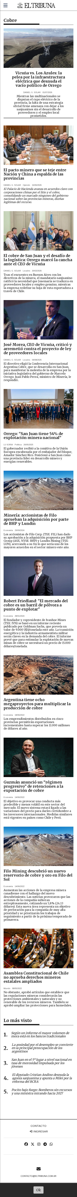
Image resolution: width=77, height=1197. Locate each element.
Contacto (38, 1125)
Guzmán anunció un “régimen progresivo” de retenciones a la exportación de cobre (33, 786)
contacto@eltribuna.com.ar (38, 1176)
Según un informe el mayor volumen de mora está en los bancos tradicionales (40, 1034)
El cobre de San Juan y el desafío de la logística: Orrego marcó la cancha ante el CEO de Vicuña (38, 259)
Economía (8, 530)
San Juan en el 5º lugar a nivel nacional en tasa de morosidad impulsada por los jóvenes (41, 1063)
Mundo (7, 988)
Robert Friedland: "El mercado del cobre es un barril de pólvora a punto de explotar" (36, 605)
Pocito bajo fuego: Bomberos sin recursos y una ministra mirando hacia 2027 (41, 1091)
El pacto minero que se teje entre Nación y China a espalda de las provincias (35, 174)
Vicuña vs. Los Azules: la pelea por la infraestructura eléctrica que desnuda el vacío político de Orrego (38, 79)
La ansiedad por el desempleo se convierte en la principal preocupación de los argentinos (42, 1048)
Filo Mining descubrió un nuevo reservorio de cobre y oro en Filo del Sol (38, 875)
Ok (38, 1190)
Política (18, 445)
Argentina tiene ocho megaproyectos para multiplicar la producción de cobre (37, 703)
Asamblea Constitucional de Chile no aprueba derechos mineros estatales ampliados (36, 977)
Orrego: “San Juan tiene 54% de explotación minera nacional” (33, 435)
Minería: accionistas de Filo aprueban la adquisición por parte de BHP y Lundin (36, 519)
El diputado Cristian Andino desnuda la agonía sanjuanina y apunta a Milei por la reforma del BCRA (42, 1078)
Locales (26, 271)
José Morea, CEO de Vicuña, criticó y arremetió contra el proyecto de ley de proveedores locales (38, 348)
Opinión (26, 185)
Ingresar (40, 1131)
